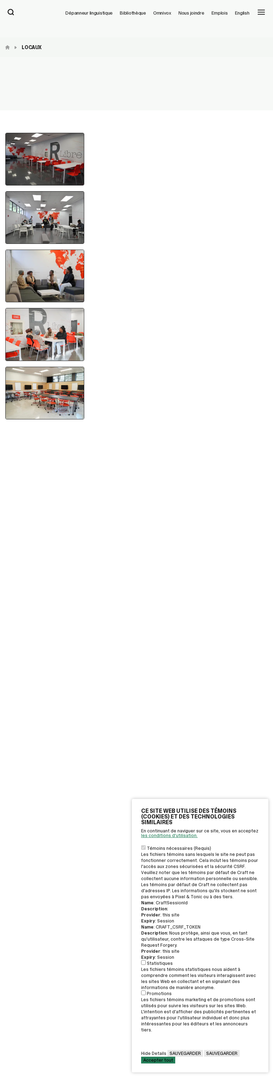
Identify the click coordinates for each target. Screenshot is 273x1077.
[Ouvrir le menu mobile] (261, 12)
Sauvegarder (185, 1053)
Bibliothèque (133, 13)
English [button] (242, 13)
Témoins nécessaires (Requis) (179, 848)
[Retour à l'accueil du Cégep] (9, 47)
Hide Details (153, 1053)
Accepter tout (158, 1060)
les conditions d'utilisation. (169, 835)
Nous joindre (191, 13)
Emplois (220, 13)
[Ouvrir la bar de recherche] (11, 12)
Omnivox (162, 13)
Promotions (159, 993)
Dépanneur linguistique (89, 13)
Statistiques (160, 963)
